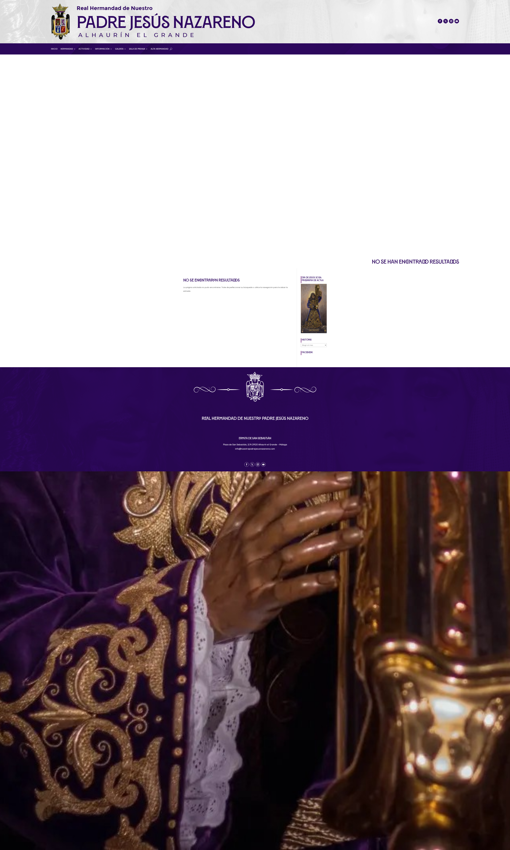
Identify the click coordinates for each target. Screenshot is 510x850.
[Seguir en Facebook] (440, 21)
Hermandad (67, 49)
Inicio (54, 49)
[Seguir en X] (445, 21)
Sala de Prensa (137, 49)
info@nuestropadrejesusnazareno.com (255, 448)
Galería (119, 49)
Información (102, 49)
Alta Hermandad (159, 49)
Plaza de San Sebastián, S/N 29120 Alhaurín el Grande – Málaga (255, 444)
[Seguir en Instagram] (451, 21)
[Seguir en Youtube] (456, 21)
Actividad (84, 49)
